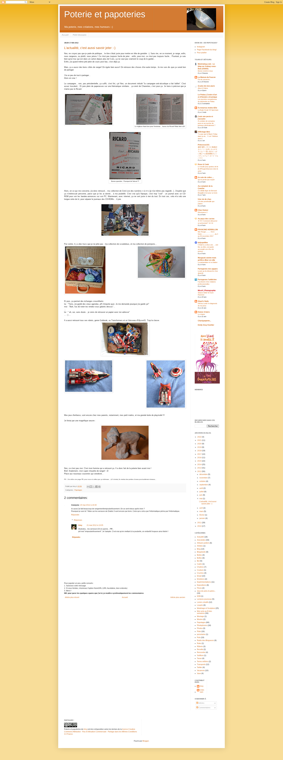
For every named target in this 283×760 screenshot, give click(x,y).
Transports (201, 664)
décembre (203, 474)
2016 (199, 458)
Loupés (200, 605)
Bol (198, 561)
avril (201, 508)
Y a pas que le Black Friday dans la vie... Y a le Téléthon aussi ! (208, 136)
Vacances (201, 670)
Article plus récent (72, 597)
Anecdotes (201, 540)
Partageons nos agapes (208, 269)
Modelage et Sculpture (206, 608)
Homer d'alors (204, 312)
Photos (200, 628)
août (201, 488)
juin (201, 495)
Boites (199, 555)
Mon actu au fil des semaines (204, 612)
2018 (199, 451)
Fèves (199, 588)
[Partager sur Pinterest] (99, 486)
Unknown (202, 691)
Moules (200, 619)
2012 (199, 471)
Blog (199, 549)
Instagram (201, 47)
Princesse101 (203, 145)
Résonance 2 (202, 212)
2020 (199, 444)
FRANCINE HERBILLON (208, 230)
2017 (199, 454)
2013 (199, 468)
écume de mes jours (206, 86)
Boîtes (199, 558)
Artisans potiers (203, 543)
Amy (80, 525)
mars (201, 511)
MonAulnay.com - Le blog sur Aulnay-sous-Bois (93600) (207, 66)
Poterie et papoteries (104, 14)
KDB (199, 596)
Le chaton (201, 314)
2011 (199, 523)
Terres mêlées (202, 661)
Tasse (199, 658)
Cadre (199, 564)
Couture (200, 570)
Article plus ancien (177, 597)
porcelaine (201, 634)
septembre (203, 485)
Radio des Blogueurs (205, 640)
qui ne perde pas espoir (206, 179)
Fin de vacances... (204, 79)
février (202, 515)
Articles (201, 703)
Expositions (201, 585)
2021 (199, 440)
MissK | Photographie (207, 290)
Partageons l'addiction (207, 280)
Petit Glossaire (79, 35)
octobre (202, 481)
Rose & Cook (203, 164)
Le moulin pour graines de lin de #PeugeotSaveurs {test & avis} (208, 169)
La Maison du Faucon (206, 77)
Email (199, 576)
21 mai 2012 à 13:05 (95, 525)
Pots (198, 637)
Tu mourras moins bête (207, 108)
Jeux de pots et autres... (206, 591)
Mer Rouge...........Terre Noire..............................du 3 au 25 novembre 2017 (208, 234)
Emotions (200, 579)
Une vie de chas (204, 199)
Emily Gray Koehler (206, 325)
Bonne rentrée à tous (205, 71)
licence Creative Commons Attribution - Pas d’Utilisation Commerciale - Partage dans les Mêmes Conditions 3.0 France (100, 731)
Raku (199, 643)
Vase (199, 673)
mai (201, 499)
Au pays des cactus (206, 219)
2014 (199, 464)
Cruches (200, 573)
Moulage (200, 616)
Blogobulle (201, 552)
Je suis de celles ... (206, 177)
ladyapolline (203, 243)
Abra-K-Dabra (203, 88)
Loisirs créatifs (202, 602)
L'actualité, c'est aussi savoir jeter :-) (89, 48)
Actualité (200, 537)
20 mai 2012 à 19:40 (88, 505)
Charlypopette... (204, 321)
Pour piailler (202, 53)
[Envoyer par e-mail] (88, 486)
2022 (199, 437)
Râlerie (200, 646)
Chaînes (200, 567)
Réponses (78, 520)
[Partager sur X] (93, 486)
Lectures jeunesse (204, 599)
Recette (200, 649)
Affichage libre (204, 132)
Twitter (199, 667)
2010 (199, 526)
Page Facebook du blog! (207, 50)
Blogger (146, 741)
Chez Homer (203, 210)
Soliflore (200, 655)
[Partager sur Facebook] (96, 486)
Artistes (200, 546)
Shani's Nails (203, 301)
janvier (202, 518)
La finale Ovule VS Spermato (208, 110)
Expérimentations (204, 582)
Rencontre (201, 652)
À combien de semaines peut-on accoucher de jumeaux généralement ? (206, 123)
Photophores (202, 625)
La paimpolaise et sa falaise (207, 262)
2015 (199, 461)
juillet (201, 492)
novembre (203, 478)
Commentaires (204, 708)
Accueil (65, 35)
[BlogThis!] (90, 486)
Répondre (75, 515)
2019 (199, 447)
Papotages (78, 490)
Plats (199, 631)
